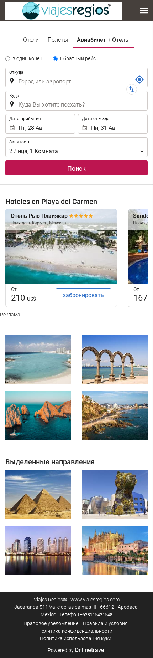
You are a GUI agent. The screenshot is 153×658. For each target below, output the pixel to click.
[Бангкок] (38, 550)
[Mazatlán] (115, 415)
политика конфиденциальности (75, 631)
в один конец (27, 58)
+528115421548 (96, 614)
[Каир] (38, 494)
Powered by (77, 650)
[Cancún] (38, 359)
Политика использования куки (75, 638)
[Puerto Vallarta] (115, 359)
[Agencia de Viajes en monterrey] (63, 10)
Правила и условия (105, 623)
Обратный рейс (78, 58)
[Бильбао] (115, 494)
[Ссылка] (139, 79)
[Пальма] (115, 550)
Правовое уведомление (50, 623)
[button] (144, 11)
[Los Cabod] (38, 415)
